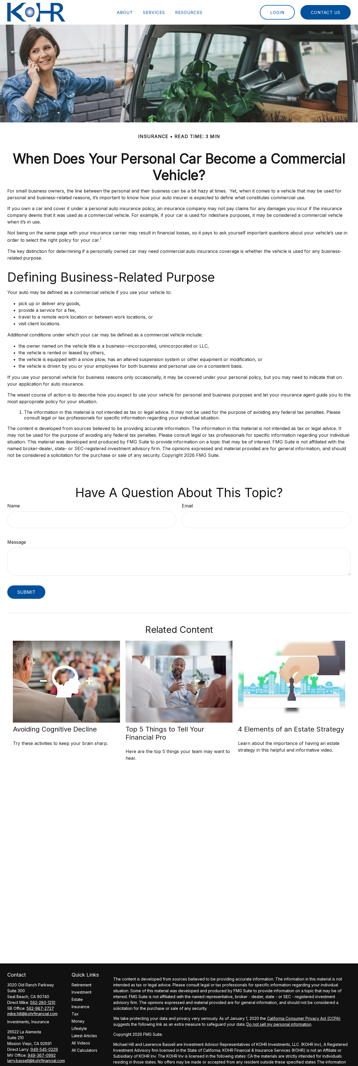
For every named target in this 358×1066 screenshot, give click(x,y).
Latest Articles (84, 1035)
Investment (81, 992)
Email (187, 506)
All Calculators (84, 1050)
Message (16, 542)
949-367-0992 (42, 1055)
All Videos (81, 1043)
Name (13, 506)
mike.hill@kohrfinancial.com (32, 1013)
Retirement (81, 984)
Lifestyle (79, 1028)
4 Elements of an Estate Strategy (291, 729)
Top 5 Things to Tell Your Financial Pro (165, 733)
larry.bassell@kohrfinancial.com (36, 1060)
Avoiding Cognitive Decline (55, 729)
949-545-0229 (44, 1049)
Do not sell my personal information (278, 1024)
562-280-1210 (42, 1002)
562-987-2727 (40, 1008)
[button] (125, 12)
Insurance (81, 1006)
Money (78, 1021)
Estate (77, 999)
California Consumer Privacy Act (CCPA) (304, 1018)
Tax (75, 1014)
